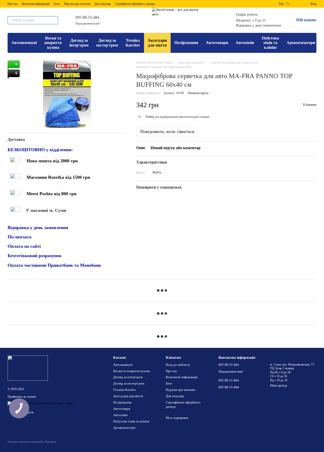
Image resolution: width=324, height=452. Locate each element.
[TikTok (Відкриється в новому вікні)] (142, 20)
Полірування (186, 42)
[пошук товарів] (54, 20)
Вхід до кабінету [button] (178, 365)
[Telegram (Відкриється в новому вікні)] (117, 20)
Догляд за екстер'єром (107, 42)
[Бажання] (297, 4)
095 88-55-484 (87, 17)
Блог (57, 4)
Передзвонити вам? (87, 23)
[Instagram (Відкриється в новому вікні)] (124, 20)
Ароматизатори (301, 42)
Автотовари (217, 42)
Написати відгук (198, 93)
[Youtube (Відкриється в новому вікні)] (136, 20)
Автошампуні (24, 42)
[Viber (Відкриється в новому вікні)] (111, 20)
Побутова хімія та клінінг (270, 43)
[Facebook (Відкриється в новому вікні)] (130, 20)
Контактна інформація (36, 4)
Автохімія (245, 42)
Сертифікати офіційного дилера (135, 4)
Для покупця (102, 4)
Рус (288, 3)
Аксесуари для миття (157, 42)
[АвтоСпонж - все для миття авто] (28, 368)
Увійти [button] (149, 117)
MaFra (156, 172)
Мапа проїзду (278, 385)
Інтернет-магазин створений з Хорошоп (32, 441)
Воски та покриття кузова (53, 43)
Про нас (13, 4)
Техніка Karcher (133, 42)
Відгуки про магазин (77, 4)
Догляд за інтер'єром (79, 42)
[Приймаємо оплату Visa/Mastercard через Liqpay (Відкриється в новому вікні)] (40, 403)
